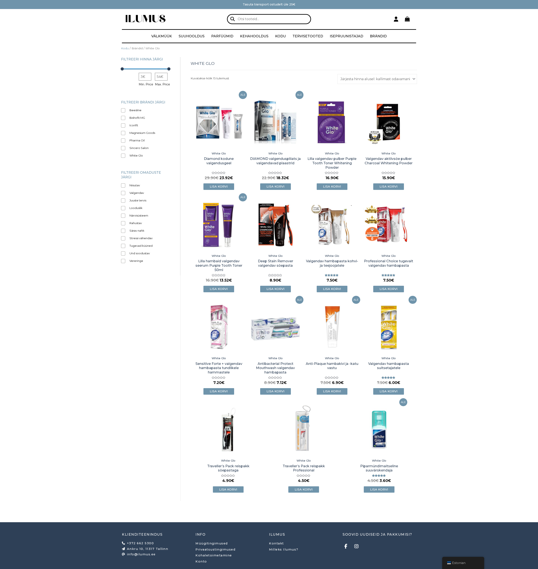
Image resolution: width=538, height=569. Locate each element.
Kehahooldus (254, 36)
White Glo (219, 153)
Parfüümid (222, 36)
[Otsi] (232, 19)
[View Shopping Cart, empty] (407, 19)
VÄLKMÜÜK (161, 36)
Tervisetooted (308, 36)
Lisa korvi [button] (219, 186)
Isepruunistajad (346, 36)
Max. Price (162, 84)
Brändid (378, 36)
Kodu (280, 36)
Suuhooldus (191, 36)
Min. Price (146, 84)
